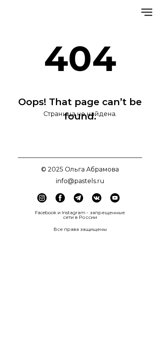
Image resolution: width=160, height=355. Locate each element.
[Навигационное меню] (146, 12)
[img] (60, 198)
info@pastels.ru (80, 181)
